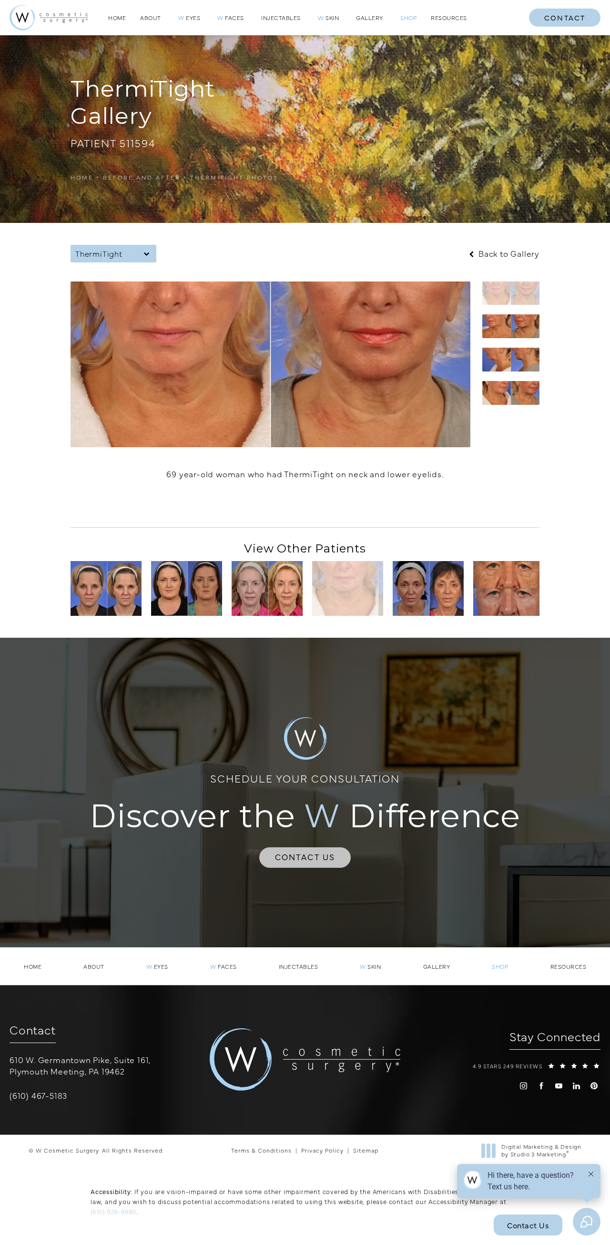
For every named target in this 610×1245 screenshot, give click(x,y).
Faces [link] (230, 17)
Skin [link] (328, 17)
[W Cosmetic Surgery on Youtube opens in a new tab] (558, 1085)
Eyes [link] (189, 17)
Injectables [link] (281, 17)
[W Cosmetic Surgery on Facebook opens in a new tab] (541, 1085)
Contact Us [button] (528, 1225)
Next (518, 504)
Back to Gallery (507, 254)
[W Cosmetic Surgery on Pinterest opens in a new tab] (594, 1085)
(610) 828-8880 (113, 1211)
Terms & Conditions (261, 1150)
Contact (564, 17)
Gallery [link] (369, 17)
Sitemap (365, 1150)
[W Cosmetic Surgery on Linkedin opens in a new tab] (576, 1085)
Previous (103, 504)
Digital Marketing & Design (541, 1150)
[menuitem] (117, 17)
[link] (408, 17)
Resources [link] (449, 17)
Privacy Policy (322, 1150)
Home (82, 177)
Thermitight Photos (234, 177)
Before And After (142, 177)
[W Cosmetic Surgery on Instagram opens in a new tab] (523, 1085)
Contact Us (305, 857)
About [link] (150, 17)
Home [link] (117, 17)
